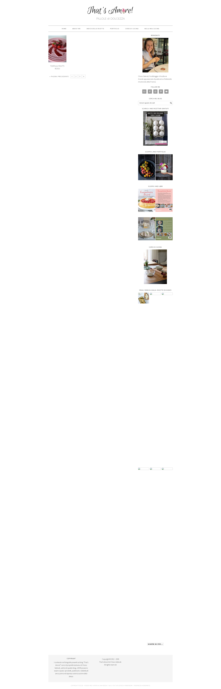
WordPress (146, 685)
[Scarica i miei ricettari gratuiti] (155, 128)
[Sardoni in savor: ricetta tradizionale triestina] (143, 298)
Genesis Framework (125, 685)
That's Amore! (110, 11)
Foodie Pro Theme (90, 685)
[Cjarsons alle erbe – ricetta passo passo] (155, 554)
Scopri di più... (155, 644)
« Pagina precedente (59, 76)
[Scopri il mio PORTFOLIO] (155, 167)
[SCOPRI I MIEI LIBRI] (155, 213)
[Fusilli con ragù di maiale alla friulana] (143, 554)
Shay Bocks (103, 685)
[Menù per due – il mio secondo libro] (167, 554)
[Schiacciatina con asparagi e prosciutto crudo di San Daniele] (155, 379)
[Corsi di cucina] (155, 266)
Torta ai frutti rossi (57, 67)
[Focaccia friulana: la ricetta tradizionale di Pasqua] (167, 379)
